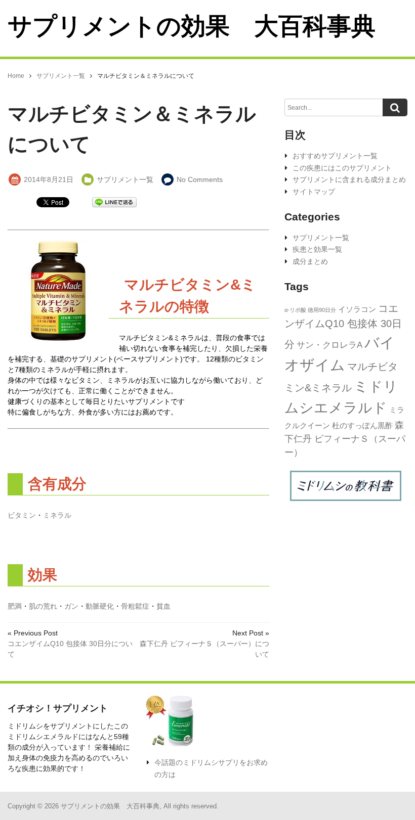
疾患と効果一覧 (317, 249)
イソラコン (357, 309)
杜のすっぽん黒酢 (362, 425)
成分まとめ (310, 261)
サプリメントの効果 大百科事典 (192, 26)
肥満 (15, 606)
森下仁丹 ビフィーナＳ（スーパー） (344, 439)
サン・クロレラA (329, 345)
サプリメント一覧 (125, 179)
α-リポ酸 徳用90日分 (310, 310)
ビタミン (22, 515)
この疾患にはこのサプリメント (342, 168)
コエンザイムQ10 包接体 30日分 (343, 326)
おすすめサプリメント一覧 (335, 156)
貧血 (163, 606)
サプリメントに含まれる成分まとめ (349, 179)
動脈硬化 (100, 606)
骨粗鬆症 (135, 606)
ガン (71, 606)
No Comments (200, 179)
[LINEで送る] (114, 201)
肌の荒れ (43, 606)
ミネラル (57, 515)
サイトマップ (314, 192)
